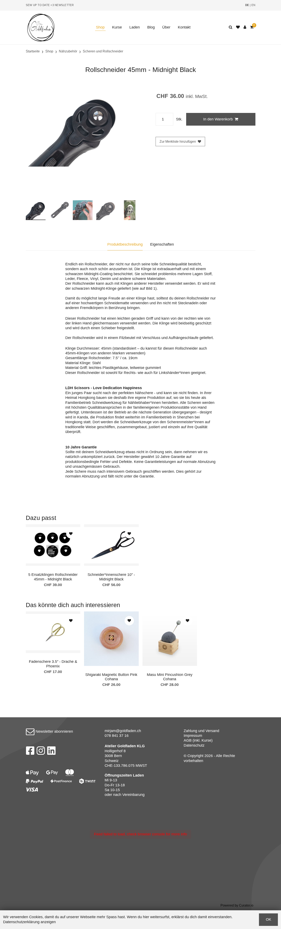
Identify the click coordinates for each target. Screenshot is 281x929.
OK (268, 919)
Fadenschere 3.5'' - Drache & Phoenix (53, 663)
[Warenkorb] (251, 27)
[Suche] (230, 27)
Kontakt (184, 27)
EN (253, 5)
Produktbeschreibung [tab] (125, 244)
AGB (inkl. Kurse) (198, 740)
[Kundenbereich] (245, 27)
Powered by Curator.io (236, 905)
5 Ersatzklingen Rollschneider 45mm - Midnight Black (53, 577)
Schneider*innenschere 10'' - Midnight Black (111, 577)
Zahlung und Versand (201, 731)
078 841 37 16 (117, 736)
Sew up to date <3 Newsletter (50, 5)
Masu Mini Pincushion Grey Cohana (169, 677)
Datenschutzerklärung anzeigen (29, 922)
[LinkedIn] (51, 751)
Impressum (193, 736)
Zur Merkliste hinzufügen (178, 141)
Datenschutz (194, 745)
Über (166, 27)
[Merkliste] (238, 27)
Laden (134, 27)
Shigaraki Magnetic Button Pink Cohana (111, 677)
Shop (100, 27)
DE (247, 5)
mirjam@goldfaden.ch (123, 731)
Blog (151, 27)
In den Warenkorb (218, 119)
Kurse (117, 27)
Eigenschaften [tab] (162, 244)
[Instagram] (40, 751)
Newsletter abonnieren (54, 731)
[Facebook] (30, 751)
